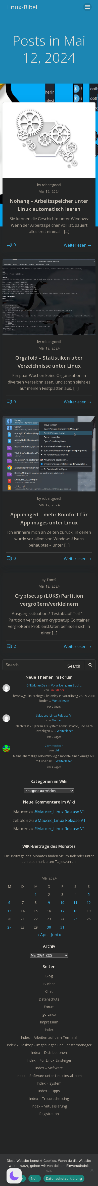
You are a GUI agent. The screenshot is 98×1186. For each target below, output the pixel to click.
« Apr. (42, 934)
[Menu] (87, 7)
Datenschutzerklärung (64, 1178)
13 (9, 910)
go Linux (49, 1014)
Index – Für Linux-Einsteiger (49, 1060)
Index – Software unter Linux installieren (49, 1075)
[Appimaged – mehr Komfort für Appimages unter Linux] (49, 453)
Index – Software (49, 1067)
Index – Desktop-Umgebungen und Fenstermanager (49, 1045)
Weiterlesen (60, 701)
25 (75, 918)
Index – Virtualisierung (49, 1106)
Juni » (56, 934)
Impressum (49, 1022)
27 (9, 927)
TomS (51, 579)
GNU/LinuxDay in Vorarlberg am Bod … (54, 685)
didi (57, 750)
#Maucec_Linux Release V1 (54, 715)
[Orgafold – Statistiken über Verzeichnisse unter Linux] (49, 296)
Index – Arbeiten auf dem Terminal (49, 1037)
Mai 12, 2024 (49, 191)
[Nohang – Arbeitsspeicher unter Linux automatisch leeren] (49, 139)
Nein (34, 1178)
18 (75, 910)
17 (62, 910)
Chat (49, 991)
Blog (49, 976)
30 (49, 927)
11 (75, 902)
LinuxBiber (57, 690)
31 (62, 927)
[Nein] (91, 1170)
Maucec (57, 720)
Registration (49, 1113)
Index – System (49, 1083)
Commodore (54, 746)
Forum (49, 1006)
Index (49, 1029)
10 (62, 902)
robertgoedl (51, 184)
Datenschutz (49, 999)
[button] (14, 1175)
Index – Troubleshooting (49, 1098)
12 (89, 902)
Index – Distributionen (49, 1052)
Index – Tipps (49, 1090)
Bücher (49, 983)
